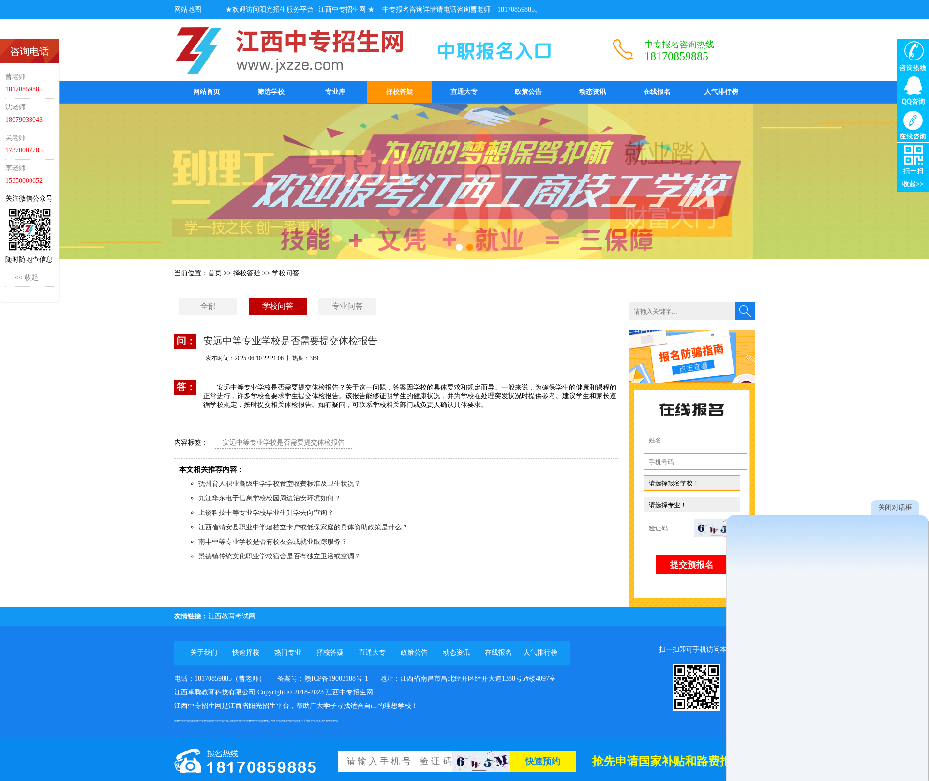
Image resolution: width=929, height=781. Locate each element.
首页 (215, 273)
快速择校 (245, 652)
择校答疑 (399, 91)
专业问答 (347, 306)
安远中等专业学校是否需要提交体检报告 (284, 442)
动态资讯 (592, 91)
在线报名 (657, 91)
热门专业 (287, 652)
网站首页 (206, 91)
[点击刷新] (718, 528)
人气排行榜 (721, 91)
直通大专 (464, 91)
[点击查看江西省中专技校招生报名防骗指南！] (692, 356)
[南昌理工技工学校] (464, 181)
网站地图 (187, 9)
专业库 (335, 91)
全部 (208, 306)
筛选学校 (271, 91)
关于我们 (203, 652)
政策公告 (528, 91)
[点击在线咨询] (913, 124)
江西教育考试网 (231, 616)
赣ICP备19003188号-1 (336, 678)
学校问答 (285, 273)
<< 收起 (26, 277)
